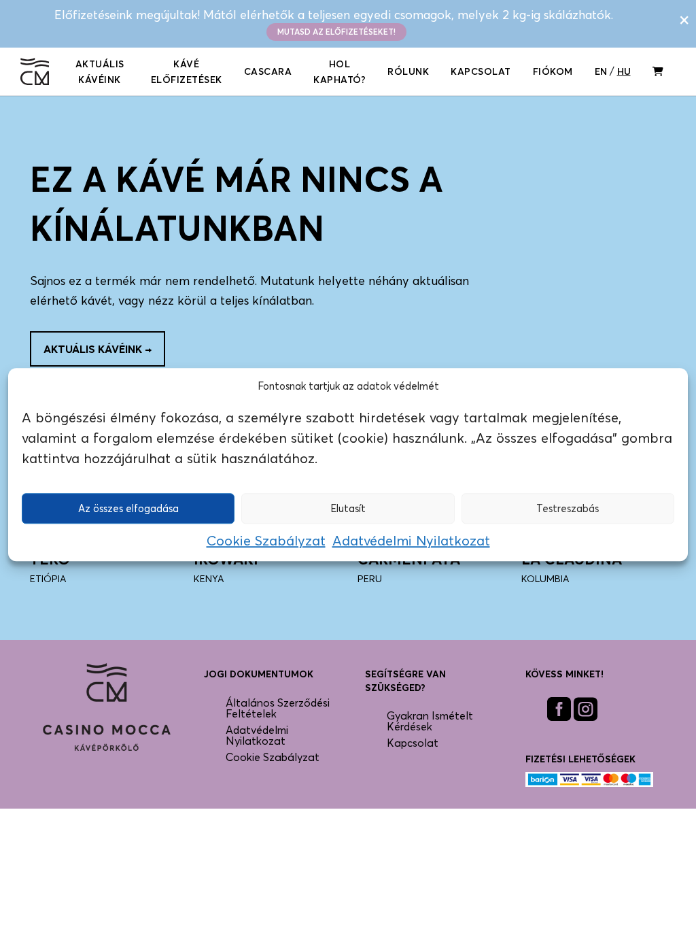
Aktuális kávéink (99, 71)
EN (601, 71)
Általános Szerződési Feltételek (278, 708)
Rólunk (408, 71)
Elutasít (348, 508)
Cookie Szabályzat (266, 541)
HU (624, 71)
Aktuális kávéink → (98, 349)
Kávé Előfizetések (186, 71)
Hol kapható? (339, 71)
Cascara (268, 71)
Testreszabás (567, 508)
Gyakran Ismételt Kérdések (430, 721)
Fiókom (553, 71)
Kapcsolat (481, 71)
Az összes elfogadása (128, 508)
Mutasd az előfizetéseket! (336, 32)
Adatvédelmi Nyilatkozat (411, 541)
